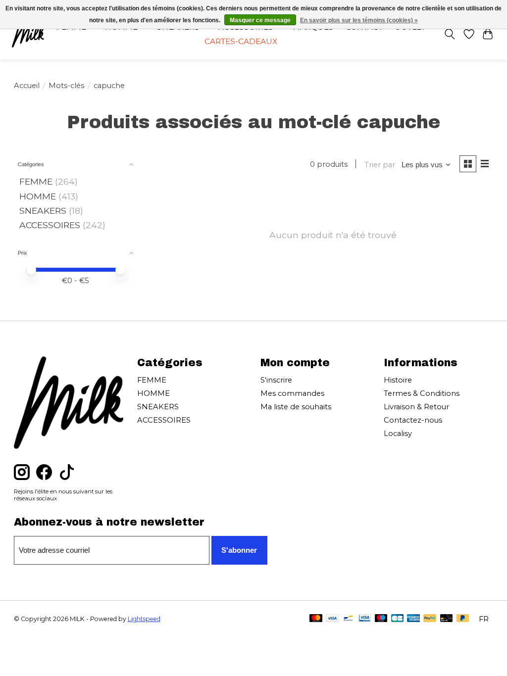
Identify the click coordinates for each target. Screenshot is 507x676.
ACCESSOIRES (49, 225)
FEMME (35, 181)
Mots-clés (66, 85)
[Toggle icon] (449, 34)
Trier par (379, 164)
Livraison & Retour (416, 406)
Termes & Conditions (421, 393)
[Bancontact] (348, 619)
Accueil (27, 85)
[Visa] (332, 619)
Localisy (398, 433)
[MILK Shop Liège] (28, 34)
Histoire (398, 380)
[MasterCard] (315, 619)
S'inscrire (276, 380)
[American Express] (413, 619)
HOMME (37, 196)
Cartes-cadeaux (240, 41)
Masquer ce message (260, 20)
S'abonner (239, 550)
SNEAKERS (42, 210)
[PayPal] (429, 619)
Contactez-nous (413, 420)
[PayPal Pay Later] (462, 619)
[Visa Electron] (364, 619)
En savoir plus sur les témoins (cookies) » (359, 20)
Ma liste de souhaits (295, 406)
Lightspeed (144, 619)
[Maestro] (381, 619)
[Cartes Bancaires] (397, 619)
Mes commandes (292, 393)
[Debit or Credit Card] (446, 619)
